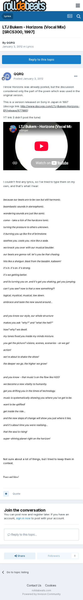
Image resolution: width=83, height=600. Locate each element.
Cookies (50, 585)
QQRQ (10, 42)
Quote (16, 493)
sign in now (23, 518)
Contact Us (34, 585)
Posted (28, 78)
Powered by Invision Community (41, 594)
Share (21, 555)
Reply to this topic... (23, 534)
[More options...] (76, 76)
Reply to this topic (41, 59)
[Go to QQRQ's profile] (7, 76)
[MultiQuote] (6, 494)
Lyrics (30, 46)
